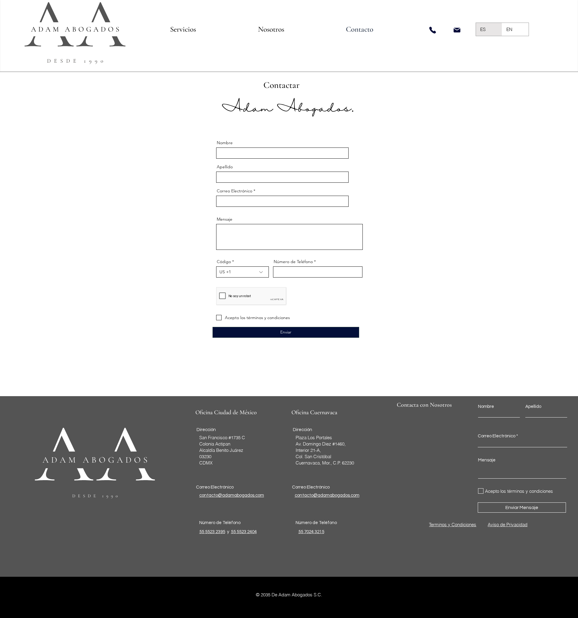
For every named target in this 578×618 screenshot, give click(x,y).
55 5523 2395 (212, 531)
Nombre (225, 143)
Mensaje (224, 219)
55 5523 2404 (244, 531)
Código (224, 261)
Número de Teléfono (293, 261)
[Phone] (432, 30)
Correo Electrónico (234, 191)
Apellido (225, 167)
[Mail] (457, 30)
